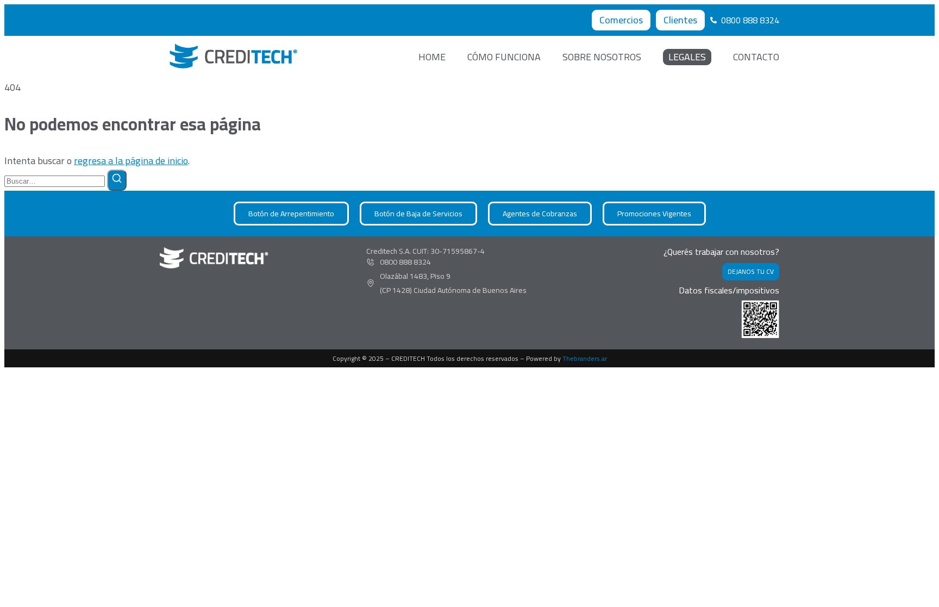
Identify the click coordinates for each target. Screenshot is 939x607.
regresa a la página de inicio (131, 161)
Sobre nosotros (601, 57)
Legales (687, 57)
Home (432, 57)
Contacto (756, 57)
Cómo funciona (504, 57)
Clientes (680, 20)
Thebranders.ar (584, 358)
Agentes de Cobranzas (540, 213)
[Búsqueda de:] (55, 180)
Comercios (621, 20)
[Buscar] (117, 180)
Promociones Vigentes (654, 213)
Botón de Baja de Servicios (418, 213)
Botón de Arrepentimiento (291, 213)
